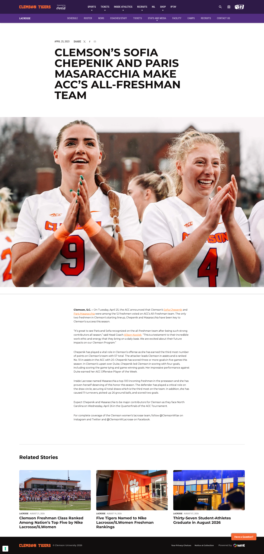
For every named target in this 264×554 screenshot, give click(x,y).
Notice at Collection (204, 545)
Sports (92, 6)
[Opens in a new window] (239, 7)
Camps (191, 18)
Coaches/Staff (118, 18)
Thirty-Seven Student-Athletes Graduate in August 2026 (202, 520)
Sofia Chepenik (173, 309)
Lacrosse (23, 513)
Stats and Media (157, 18)
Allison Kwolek (133, 334)
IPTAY (173, 6)
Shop (163, 6)
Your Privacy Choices (181, 545)
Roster (88, 18)
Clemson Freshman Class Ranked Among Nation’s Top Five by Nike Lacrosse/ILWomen (51, 522)
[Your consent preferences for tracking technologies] (5, 549)
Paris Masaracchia (84, 313)
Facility (176, 18)
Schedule (228, 7)
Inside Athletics (123, 6)
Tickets (105, 6)
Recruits (142, 6)
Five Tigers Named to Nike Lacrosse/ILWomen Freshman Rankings (125, 522)
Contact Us (223, 18)
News (101, 18)
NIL (153, 6)
